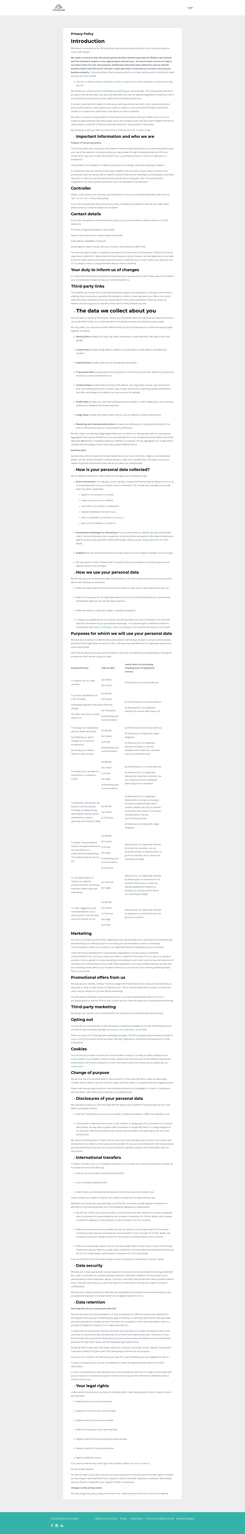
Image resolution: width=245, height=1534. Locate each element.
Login (190, 7)
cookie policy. (77, 1066)
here (157, 539)
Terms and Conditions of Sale (160, 1518)
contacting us (106, 627)
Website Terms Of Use (106, 1518)
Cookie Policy (136, 1518)
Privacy (123, 1518)
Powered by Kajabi (185, 1518)
